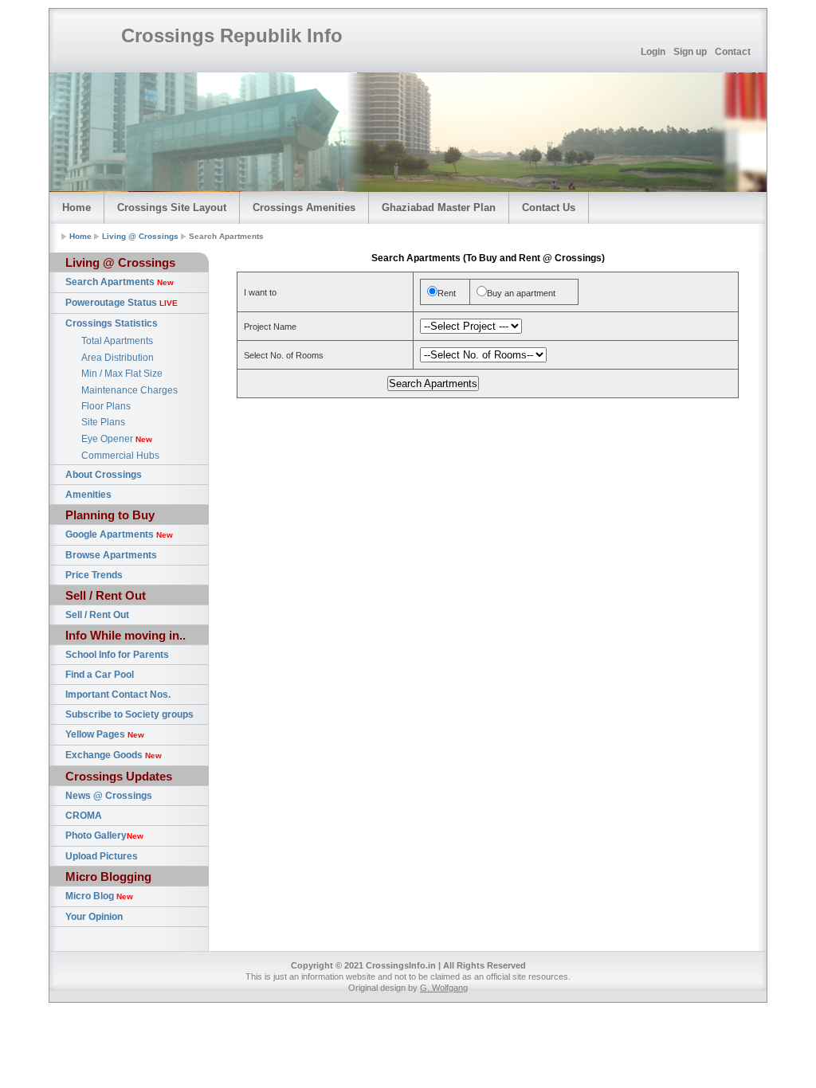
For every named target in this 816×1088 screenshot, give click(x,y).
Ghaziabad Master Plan (439, 207)
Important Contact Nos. (118, 694)
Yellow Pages (104, 734)
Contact (733, 51)
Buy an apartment (521, 293)
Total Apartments (117, 340)
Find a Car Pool (99, 674)
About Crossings (103, 474)
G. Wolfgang (444, 987)
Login (653, 51)
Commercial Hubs (120, 455)
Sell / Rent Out (97, 614)
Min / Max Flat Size (122, 373)
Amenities (88, 494)
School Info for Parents (117, 654)
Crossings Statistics (111, 323)
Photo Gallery (104, 835)
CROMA (83, 815)
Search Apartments (119, 282)
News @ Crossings (108, 795)
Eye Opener (116, 438)
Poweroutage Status (121, 302)
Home (76, 207)
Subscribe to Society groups (129, 714)
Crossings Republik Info (232, 35)
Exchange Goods (113, 755)
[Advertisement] (487, 440)
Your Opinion (94, 916)
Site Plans (103, 422)
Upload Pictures (101, 856)
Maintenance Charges (129, 390)
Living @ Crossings (140, 236)
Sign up (690, 51)
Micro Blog (99, 896)
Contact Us (548, 207)
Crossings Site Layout (171, 207)
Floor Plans (106, 406)
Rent (446, 293)
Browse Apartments (111, 555)
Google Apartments (119, 534)
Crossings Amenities (304, 207)
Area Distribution (117, 357)
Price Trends (94, 575)
